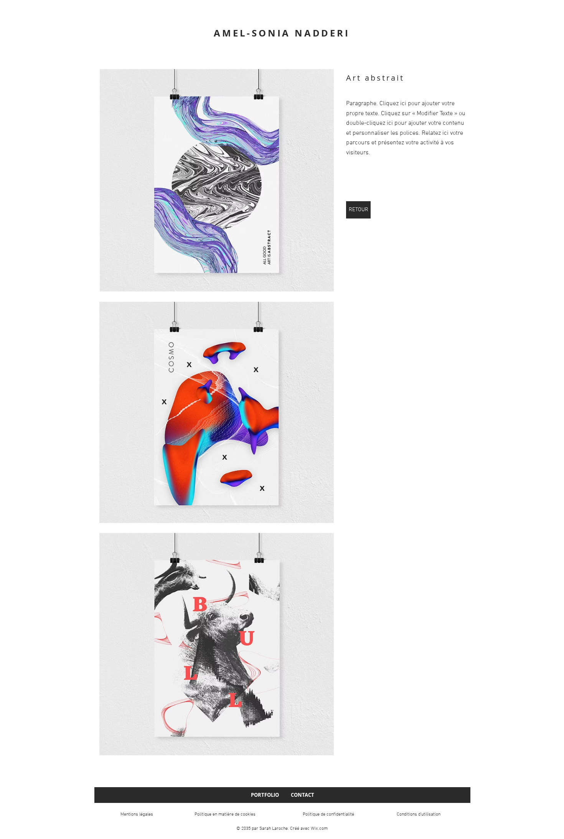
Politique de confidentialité (328, 814)
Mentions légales (136, 814)
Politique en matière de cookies (225, 814)
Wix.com (319, 828)
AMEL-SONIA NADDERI (282, 33)
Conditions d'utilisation (418, 814)
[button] (216, 180)
